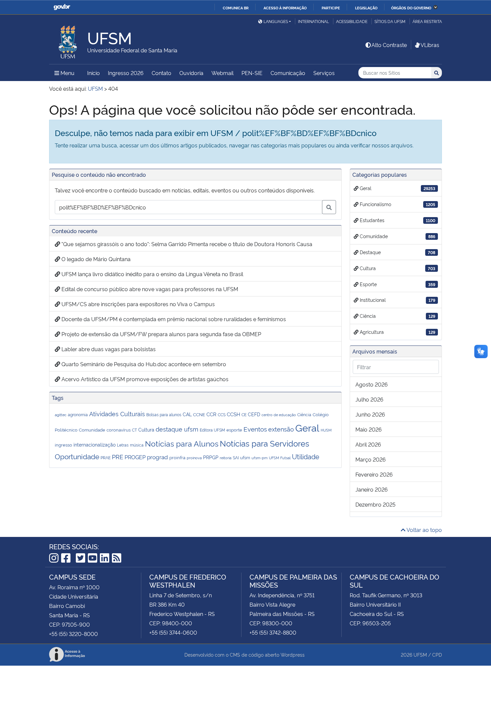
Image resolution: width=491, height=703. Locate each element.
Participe (331, 7)
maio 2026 (368, 429)
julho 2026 (369, 399)
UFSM (420, 654)
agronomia (78, 414)
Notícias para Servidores (264, 443)
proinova (194, 457)
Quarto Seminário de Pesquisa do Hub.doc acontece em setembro (143, 364)
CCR (211, 414)
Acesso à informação (285, 7)
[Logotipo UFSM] (68, 40)
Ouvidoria (191, 72)
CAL (187, 414)
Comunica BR (236, 7)
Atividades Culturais (117, 414)
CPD (437, 654)
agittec (60, 414)
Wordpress (293, 654)
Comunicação (288, 72)
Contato (161, 72)
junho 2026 (370, 414)
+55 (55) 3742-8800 (273, 632)
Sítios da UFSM (389, 21)
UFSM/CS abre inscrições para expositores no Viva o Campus (137, 303)
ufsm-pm (260, 457)
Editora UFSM (212, 430)
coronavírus (119, 430)
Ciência (304, 414)
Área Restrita (427, 21)
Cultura (146, 429)
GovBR (61, 7)
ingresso (63, 445)
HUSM (326, 430)
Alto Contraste (389, 44)
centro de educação (279, 414)
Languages (276, 21)
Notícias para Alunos (181, 443)
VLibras (430, 44)
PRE (117, 457)
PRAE (106, 457)
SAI (236, 457)
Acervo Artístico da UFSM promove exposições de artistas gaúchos (144, 379)
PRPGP (210, 457)
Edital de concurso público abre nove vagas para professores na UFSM (149, 288)
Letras (123, 445)
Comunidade (92, 430)
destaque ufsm (177, 429)
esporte (234, 430)
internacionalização (94, 444)
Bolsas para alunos (163, 414)
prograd (157, 457)
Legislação (366, 7)
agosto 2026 (371, 384)
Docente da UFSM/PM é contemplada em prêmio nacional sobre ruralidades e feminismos (173, 318)
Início (93, 72)
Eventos (255, 428)
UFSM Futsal (280, 457)
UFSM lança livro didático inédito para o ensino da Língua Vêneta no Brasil (151, 273)
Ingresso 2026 (126, 72)
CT (134, 430)
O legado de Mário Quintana (95, 258)
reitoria (225, 457)
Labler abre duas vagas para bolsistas (108, 349)
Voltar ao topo (423, 529)
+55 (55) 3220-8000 (73, 633)
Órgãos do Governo (411, 7)
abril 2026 (368, 444)
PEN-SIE (252, 72)
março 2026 (370, 459)
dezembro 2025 (375, 504)
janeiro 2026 (371, 489)
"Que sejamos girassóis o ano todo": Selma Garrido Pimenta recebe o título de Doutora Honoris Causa (186, 243)
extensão (281, 429)
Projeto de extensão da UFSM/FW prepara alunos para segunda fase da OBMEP (160, 333)
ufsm (245, 457)
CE (244, 414)
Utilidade (305, 456)
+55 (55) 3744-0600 (173, 632)
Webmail (222, 72)
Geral (307, 427)
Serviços (324, 72)
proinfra (177, 457)
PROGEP (135, 457)
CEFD (254, 414)
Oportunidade (77, 456)
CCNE (199, 414)
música (137, 445)
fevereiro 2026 (374, 474)
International (313, 21)
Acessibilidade (351, 21)
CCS (221, 414)
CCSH (233, 414)
